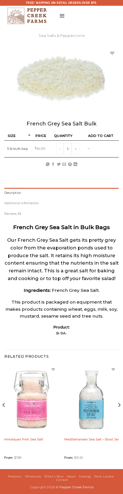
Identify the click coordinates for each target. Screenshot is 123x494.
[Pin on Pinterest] (70, 164)
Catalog (85, 476)
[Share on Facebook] (53, 164)
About (71, 476)
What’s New (54, 476)
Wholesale (33, 476)
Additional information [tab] (21, 203)
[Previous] (4, 416)
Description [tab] (12, 193)
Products (15, 476)
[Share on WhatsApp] (47, 164)
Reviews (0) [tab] (12, 214)
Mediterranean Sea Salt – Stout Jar (91, 439)
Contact (62, 479)
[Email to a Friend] (64, 164)
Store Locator (104, 476)
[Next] (119, 416)
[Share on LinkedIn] (75, 164)
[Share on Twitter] (59, 164)
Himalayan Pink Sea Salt (23, 439)
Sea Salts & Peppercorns (62, 36)
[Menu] (62, 15)
